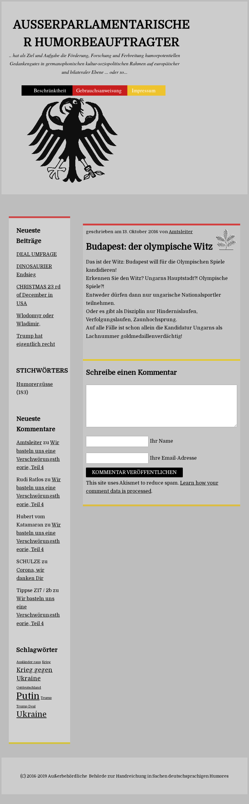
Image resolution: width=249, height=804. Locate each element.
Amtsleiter (181, 231)
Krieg (46, 662)
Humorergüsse (34, 384)
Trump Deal (26, 706)
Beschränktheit (50, 90)
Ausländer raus (28, 662)
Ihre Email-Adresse (173, 458)
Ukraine (31, 714)
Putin (27, 696)
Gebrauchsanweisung (99, 90)
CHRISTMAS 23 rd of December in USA (38, 295)
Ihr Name (161, 441)
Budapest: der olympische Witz (149, 247)
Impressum (143, 90)
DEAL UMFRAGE (36, 254)
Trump (46, 698)
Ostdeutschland (28, 688)
